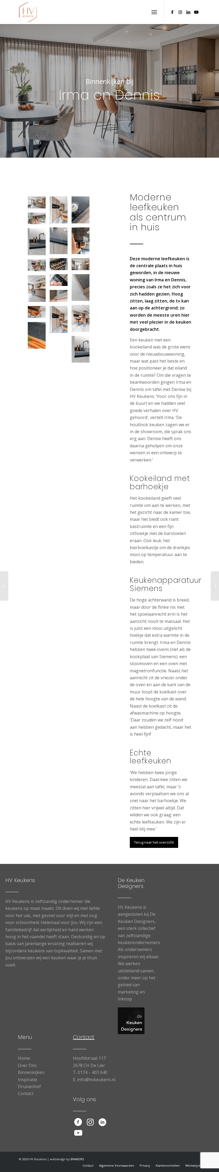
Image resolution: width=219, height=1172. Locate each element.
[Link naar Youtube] (196, 12)
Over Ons (27, 1065)
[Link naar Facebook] (172, 12)
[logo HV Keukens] (28, 12)
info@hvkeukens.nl (96, 1079)
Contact (25, 1093)
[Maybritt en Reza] (215, 586)
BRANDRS (77, 1159)
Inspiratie (27, 1079)
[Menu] (154, 12)
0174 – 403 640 (92, 1072)
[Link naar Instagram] (180, 12)
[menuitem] (154, 12)
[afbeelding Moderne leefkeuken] (39, 314)
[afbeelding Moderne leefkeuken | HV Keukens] (39, 204)
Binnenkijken (31, 1072)
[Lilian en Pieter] (4, 586)
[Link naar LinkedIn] (188, 12)
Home (24, 1058)
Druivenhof (29, 1086)
